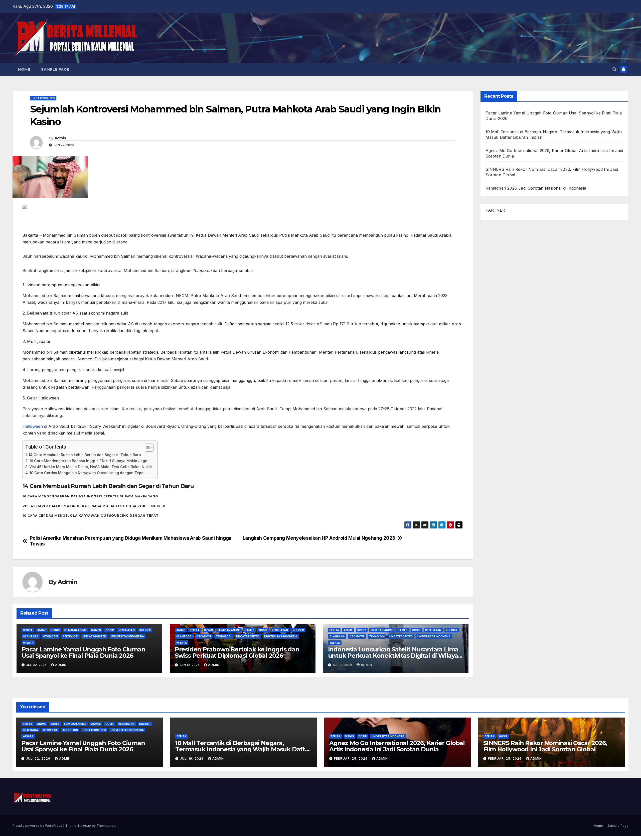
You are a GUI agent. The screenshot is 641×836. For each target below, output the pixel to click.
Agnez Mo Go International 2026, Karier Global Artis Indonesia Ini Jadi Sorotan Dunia (397, 746)
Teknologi (70, 636)
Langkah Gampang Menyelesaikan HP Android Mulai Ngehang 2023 (319, 538)
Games (96, 630)
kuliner (145, 630)
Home (24, 69)
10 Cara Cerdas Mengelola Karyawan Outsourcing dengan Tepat (87, 473)
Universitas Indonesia (127, 636)
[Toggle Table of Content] (146, 447)
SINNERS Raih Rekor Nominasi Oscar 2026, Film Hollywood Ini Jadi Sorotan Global (545, 746)
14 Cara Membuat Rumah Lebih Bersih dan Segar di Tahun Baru (85, 455)
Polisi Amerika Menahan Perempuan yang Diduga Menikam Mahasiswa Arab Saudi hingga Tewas (130, 541)
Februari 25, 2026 (351, 758)
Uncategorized (43, 98)
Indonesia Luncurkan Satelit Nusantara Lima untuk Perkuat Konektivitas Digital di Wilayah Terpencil (395, 655)
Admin (60, 138)
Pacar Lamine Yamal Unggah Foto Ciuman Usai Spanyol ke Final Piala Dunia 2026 (83, 652)
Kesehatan (127, 630)
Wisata (28, 642)
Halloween (33, 426)
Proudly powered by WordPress (38, 825)
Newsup (84, 825)
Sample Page (55, 69)
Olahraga (30, 636)
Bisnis (55, 630)
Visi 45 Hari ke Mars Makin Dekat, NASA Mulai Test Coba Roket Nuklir (90, 467)
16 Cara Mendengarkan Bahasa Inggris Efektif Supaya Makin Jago (88, 461)
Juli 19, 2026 (192, 758)
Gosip (110, 630)
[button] (614, 69)
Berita (28, 630)
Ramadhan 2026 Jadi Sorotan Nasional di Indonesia (536, 188)
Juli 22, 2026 (38, 758)
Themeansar (106, 825)
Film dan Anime (75, 630)
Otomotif (50, 636)
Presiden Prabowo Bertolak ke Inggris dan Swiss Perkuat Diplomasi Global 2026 (237, 652)
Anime (41, 630)
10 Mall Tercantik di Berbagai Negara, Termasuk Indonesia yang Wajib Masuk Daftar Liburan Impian (243, 749)
